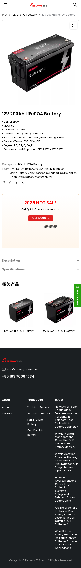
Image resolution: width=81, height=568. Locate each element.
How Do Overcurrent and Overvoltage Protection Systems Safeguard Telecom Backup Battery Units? (66, 489)
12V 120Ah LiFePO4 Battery (58, 331)
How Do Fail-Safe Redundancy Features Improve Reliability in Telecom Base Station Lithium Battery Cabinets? (66, 416)
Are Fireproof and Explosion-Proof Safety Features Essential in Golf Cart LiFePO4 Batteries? (66, 516)
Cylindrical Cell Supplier (61, 173)
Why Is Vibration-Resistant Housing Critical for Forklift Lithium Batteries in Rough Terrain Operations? (66, 462)
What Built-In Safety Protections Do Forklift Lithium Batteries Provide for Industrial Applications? (66, 539)
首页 (4, 15)
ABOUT (7, 400)
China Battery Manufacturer (27, 173)
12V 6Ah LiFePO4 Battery (19, 331)
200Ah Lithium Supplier (49, 169)
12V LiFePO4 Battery (24, 15)
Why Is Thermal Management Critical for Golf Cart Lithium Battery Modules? (66, 440)
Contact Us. (52, 209)
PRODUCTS (35, 400)
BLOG (59, 400)
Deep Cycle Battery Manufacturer (31, 177)
